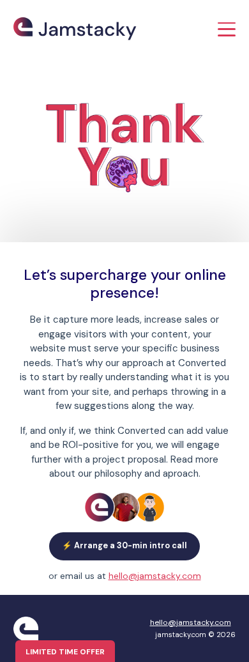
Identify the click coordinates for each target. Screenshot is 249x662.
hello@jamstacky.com (155, 576)
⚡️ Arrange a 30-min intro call (124, 546)
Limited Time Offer (65, 652)
